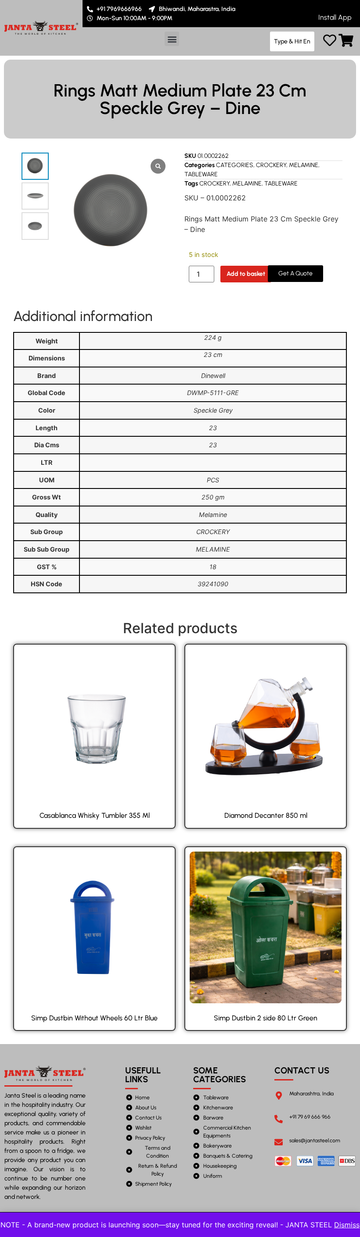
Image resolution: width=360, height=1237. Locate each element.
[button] (172, 39)
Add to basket (246, 274)
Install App (335, 17)
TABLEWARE (201, 174)
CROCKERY (271, 165)
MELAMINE (303, 165)
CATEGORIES (234, 165)
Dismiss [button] (347, 1224)
